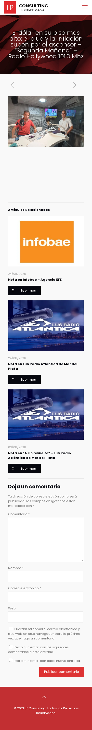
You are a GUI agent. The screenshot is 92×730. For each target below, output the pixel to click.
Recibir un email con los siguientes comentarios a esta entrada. (38, 649)
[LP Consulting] (26, 7)
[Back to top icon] (46, 697)
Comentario (19, 514)
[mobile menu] (85, 7)
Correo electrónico (24, 588)
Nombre (16, 568)
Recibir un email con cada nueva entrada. (47, 660)
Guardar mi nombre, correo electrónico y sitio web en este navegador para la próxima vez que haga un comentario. (44, 634)
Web (12, 608)
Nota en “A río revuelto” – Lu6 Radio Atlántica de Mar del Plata (39, 455)
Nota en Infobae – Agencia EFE (35, 279)
